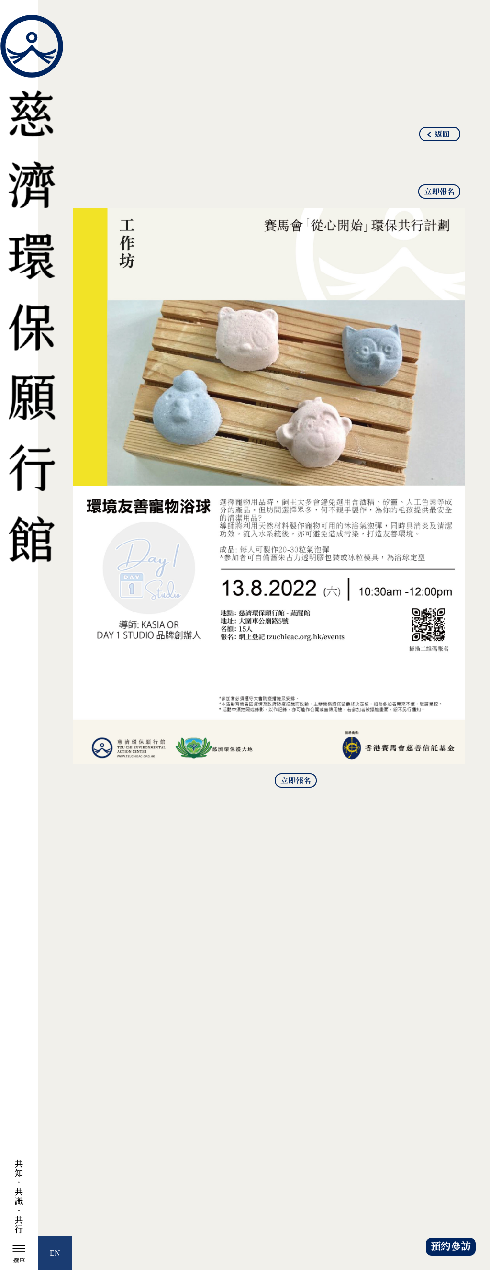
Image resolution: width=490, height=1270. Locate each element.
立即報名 (439, 192)
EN (55, 1253)
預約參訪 (451, 1246)
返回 (442, 134)
